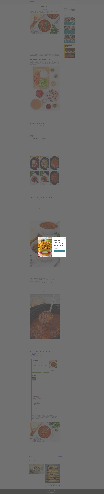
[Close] (65, 238)
